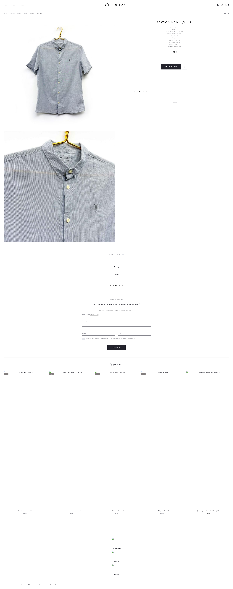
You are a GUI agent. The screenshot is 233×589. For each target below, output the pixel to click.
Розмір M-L (25, 13)
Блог (34, 585)
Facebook (175, 102)
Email (120, 333)
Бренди (5, 5)
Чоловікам (14, 5)
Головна (5, 13)
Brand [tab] (111, 254)
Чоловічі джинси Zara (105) (162, 511)
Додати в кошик (172, 66)
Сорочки (19, 13)
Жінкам (22, 5)
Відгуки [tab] (120, 254)
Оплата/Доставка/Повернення (54, 585)
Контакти (41, 585)
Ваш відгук (85, 321)
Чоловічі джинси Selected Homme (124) (71, 511)
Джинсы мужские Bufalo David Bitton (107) (208, 511)
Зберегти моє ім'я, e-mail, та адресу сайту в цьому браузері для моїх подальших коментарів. (110, 338)
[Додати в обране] (184, 66)
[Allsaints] (140, 91)
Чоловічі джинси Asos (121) (25, 511)
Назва (84, 333)
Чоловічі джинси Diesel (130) (116, 511)
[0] (226, 5)
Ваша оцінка (86, 314)
